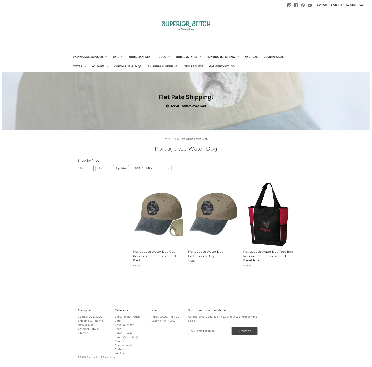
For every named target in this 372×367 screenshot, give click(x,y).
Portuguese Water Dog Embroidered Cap (205, 254)
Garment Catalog (222, 66)
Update (121, 168)
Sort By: (139, 167)
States (77, 66)
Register (350, 4)
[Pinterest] (303, 5)
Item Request (193, 66)
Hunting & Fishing (221, 57)
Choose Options (158, 217)
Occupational (273, 57)
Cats (116, 57)
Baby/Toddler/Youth (88, 57)
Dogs (162, 57)
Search (322, 4)
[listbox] (158, 168)
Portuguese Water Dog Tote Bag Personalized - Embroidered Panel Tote (268, 256)
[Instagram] (289, 5)
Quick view (155, 210)
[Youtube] (310, 5)
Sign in (335, 4)
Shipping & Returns (162, 66)
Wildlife (98, 66)
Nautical (251, 57)
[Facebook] (296, 5)
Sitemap (83, 333)
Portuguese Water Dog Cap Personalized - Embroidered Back (154, 256)
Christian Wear (140, 57)
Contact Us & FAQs (127, 66)
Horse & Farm (186, 57)
